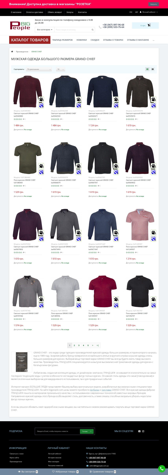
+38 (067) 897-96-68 (97, 457)
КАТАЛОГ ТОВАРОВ (29, 40)
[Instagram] (142, 430)
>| (98, 345)
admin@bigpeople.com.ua (99, 466)
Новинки (82, 40)
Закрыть (153, 4)
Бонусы (70, 12)
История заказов (54, 458)
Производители (16, 461)
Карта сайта (14, 458)
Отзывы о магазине (138, 40)
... (153, 40)
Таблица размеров (62, 40)
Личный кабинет (54, 454)
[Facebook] (138, 430)
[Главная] (12, 52)
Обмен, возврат (55, 12)
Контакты (82, 12)
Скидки (95, 40)
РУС (131, 12)
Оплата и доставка (34, 12)
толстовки (106, 389)
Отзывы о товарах (113, 40)
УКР (136, 12)
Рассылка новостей (55, 465)
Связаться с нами (16, 454)
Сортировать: (19, 69)
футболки (94, 389)
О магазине (16, 12)
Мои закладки (53, 461)
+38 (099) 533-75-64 (113, 27)
